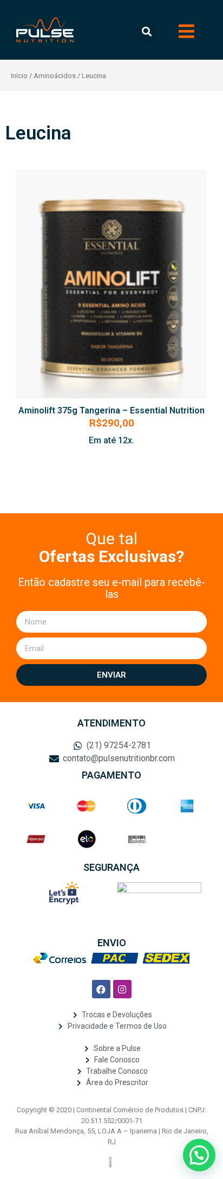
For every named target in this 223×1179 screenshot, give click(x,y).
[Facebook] (101, 989)
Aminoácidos (55, 76)
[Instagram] (122, 989)
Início (19, 76)
